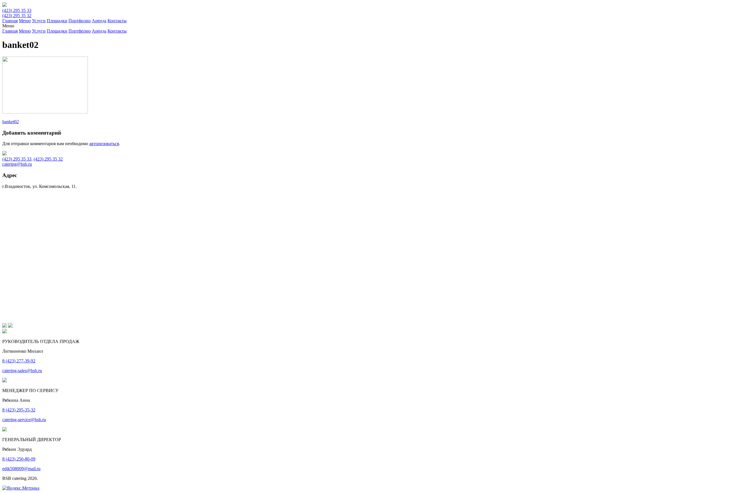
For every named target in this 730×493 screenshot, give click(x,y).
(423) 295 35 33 (16, 10)
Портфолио (79, 20)
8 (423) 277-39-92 (18, 360)
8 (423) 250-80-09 (18, 459)
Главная (10, 20)
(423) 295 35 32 (16, 15)
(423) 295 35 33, (17, 159)
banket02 (10, 121)
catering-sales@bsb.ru (22, 370)
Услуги (39, 20)
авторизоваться (104, 143)
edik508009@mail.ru (21, 468)
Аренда (99, 20)
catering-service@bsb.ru (24, 419)
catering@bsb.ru (17, 164)
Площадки (57, 20)
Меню (25, 20)
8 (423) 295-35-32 (18, 409)
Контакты (117, 20)
